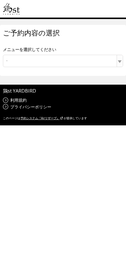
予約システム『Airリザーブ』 (40, 118)
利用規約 (18, 100)
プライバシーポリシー (30, 107)
